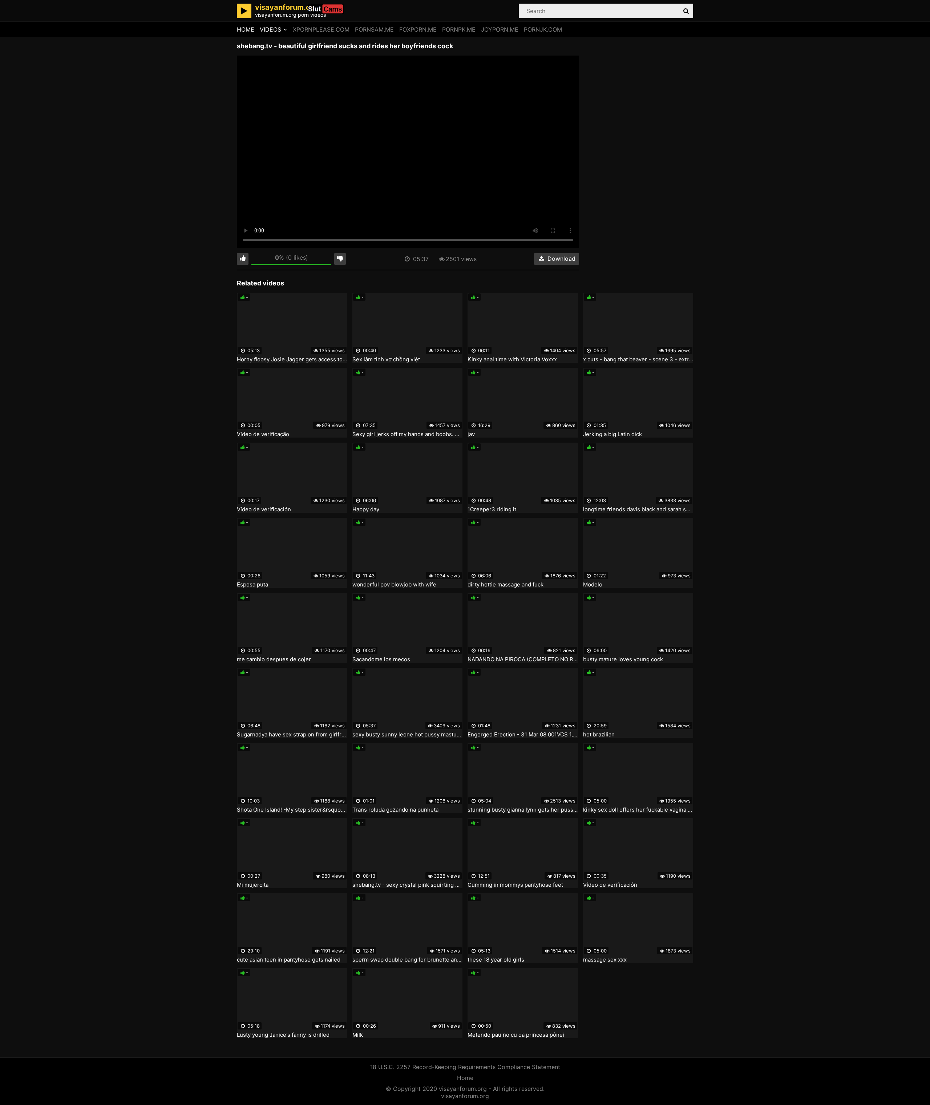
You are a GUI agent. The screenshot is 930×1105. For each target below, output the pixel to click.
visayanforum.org (465, 1096)
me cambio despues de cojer (274, 659)
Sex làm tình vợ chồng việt (386, 359)
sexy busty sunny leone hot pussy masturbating (407, 734)
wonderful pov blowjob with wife (394, 584)
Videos (270, 29)
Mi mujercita (252, 885)
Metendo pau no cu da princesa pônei (516, 1035)
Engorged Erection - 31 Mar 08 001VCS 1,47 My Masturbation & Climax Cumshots (523, 734)
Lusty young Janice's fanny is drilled (283, 1035)
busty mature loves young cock (623, 659)
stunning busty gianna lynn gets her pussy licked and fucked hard (523, 810)
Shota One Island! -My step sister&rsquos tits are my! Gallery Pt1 (292, 810)
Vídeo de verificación (264, 509)
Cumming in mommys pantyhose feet (515, 885)
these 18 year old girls (496, 959)
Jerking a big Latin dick (612, 434)
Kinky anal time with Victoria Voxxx (512, 359)
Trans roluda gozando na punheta (395, 810)
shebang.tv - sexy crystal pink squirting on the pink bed (407, 885)
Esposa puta (252, 584)
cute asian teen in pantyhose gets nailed (288, 959)
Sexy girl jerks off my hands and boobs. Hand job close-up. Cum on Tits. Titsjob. (407, 434)
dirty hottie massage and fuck (505, 584)
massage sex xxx (605, 959)
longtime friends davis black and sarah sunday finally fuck (638, 509)
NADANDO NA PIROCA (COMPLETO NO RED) (523, 659)
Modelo (592, 584)
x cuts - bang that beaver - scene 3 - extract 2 (638, 359)
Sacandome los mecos (381, 659)
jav (471, 434)
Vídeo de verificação (263, 434)
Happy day (365, 509)
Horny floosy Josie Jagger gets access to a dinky (292, 359)
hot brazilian (599, 734)
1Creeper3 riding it (492, 509)
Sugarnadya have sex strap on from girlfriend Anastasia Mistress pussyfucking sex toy (292, 734)
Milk (357, 1035)
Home (245, 29)
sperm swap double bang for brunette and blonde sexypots (407, 959)
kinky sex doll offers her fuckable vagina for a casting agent (638, 810)
